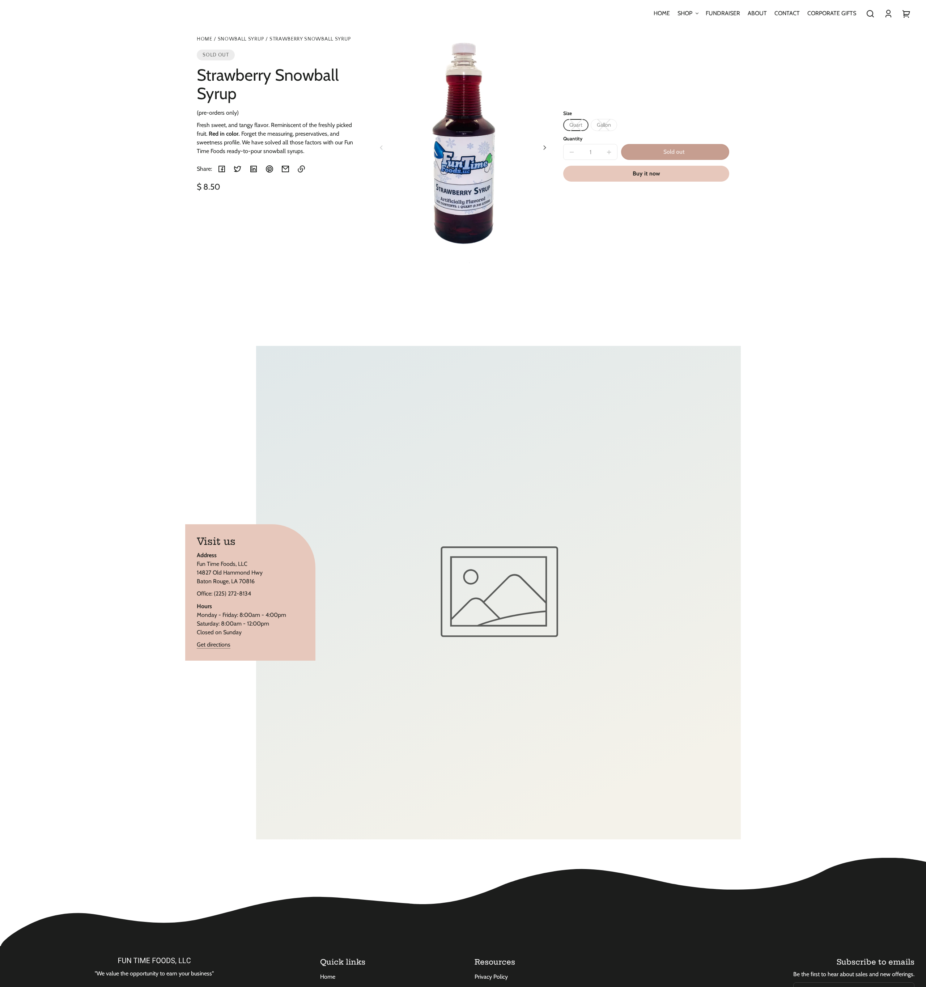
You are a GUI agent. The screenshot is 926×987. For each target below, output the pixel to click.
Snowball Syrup (241, 39)
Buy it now (646, 173)
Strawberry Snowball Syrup (310, 39)
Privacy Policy (491, 976)
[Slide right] (544, 148)
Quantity (572, 138)
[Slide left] (382, 148)
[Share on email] (285, 169)
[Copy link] (301, 169)
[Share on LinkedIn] (254, 169)
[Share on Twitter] (238, 169)
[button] (870, 14)
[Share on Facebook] (222, 169)
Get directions (213, 644)
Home (204, 39)
